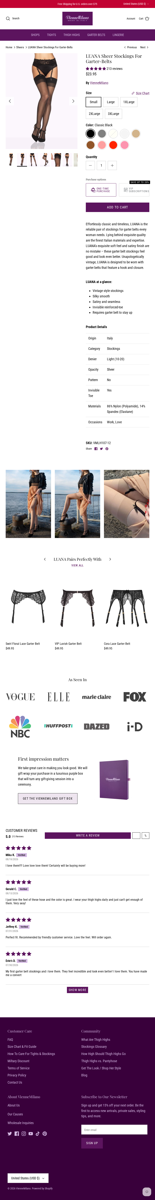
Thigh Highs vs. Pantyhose (99, 1061)
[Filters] (136, 835)
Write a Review (88, 835)
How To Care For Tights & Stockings (31, 1054)
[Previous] (10, 101)
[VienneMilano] (77, 18)
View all (77, 565)
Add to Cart (117, 207)
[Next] (73, 101)
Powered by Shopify (42, 1188)
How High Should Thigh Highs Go (103, 1054)
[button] (96, 69)
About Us (14, 1105)
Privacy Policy (17, 1075)
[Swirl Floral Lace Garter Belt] (28, 605)
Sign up (92, 1143)
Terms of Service (18, 1068)
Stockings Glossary (94, 1047)
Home (9, 47)
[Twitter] (10, 1133)
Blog (84, 1075)
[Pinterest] (45, 1133)
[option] (42, 101)
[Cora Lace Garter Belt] (126, 605)
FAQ (10, 1040)
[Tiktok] (38, 1133)
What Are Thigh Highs (95, 1040)
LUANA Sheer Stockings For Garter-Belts (50, 47)
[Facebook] (17, 1133)
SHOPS (35, 35)
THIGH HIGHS (72, 35)
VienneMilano (99, 83)
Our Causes (15, 1114)
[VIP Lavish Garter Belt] (77, 605)
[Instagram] (24, 1133)
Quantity (91, 157)
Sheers (20, 47)
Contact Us (15, 1082)
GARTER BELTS (96, 35)
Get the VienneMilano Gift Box (48, 798)
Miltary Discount (18, 1061)
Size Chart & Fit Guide (22, 1047)
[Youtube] (31, 1133)
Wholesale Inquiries (21, 1123)
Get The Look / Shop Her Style (101, 1068)
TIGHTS (51, 35)
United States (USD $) (134, 3)
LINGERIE (118, 35)
